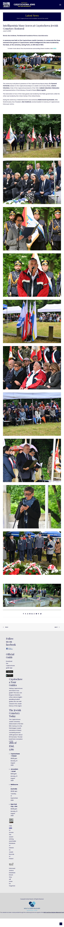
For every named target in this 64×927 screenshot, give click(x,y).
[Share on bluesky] (36, 614)
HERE (54, 48)
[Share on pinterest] (30, 614)
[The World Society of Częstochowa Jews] (20, 4)
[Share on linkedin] (32, 614)
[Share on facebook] (23, 614)
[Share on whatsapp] (34, 614)
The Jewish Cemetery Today (15, 713)
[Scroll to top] (61, 924)
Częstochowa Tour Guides (15, 682)
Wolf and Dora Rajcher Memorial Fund (54, 912)
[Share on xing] (39, 614)
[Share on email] (41, 614)
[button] (60, 4)
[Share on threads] (28, 614)
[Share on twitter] (25, 614)
